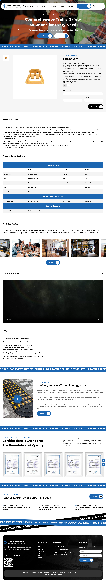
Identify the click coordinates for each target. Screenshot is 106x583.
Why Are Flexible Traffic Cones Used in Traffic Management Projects (87, 508)
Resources (62, 6)
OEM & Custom (53, 6)
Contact (40, 557)
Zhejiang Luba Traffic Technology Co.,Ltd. (43, 572)
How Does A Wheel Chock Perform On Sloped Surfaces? (53, 508)
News (39, 555)
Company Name (88, 97)
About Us (70, 6)
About (39, 553)
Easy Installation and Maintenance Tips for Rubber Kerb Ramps (16, 508)
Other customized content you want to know (75, 90)
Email (65, 97)
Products (42, 6)
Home (36, 6)
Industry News (8, 505)
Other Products (54, 15)
